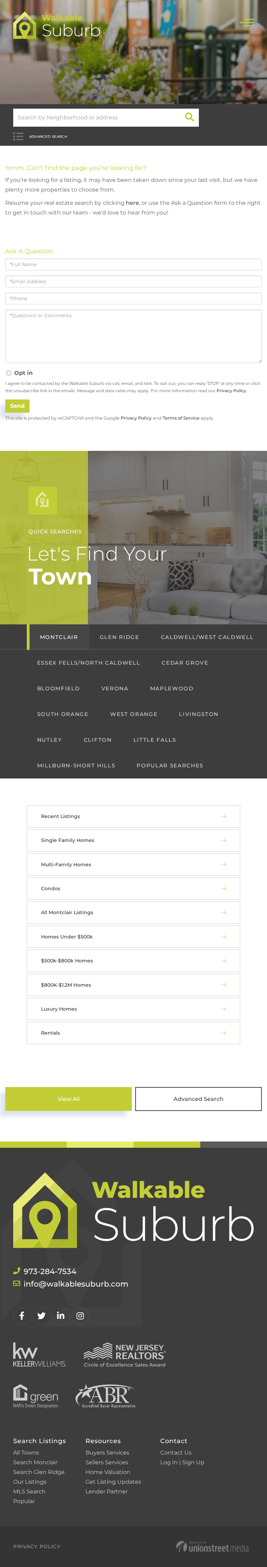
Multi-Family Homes (66, 864)
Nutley (49, 739)
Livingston (199, 714)
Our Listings (30, 1481)
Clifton (98, 739)
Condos (50, 888)
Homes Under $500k (67, 937)
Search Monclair (35, 1462)
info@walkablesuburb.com (76, 1284)
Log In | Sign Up (182, 1462)
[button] (189, 118)
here (132, 203)
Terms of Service (181, 418)
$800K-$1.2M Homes (66, 985)
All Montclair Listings (67, 912)
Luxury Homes (59, 1009)
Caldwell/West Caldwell (207, 637)
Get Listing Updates (113, 1481)
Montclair (59, 637)
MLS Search (29, 1491)
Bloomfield (58, 688)
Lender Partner (107, 1491)
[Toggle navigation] (247, 21)
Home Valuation (108, 1472)
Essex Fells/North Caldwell (88, 662)
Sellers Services (107, 1462)
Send (17, 406)
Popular (24, 1501)
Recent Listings (60, 816)
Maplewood (172, 688)
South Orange (63, 714)
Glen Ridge (119, 637)
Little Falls (155, 739)
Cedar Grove (185, 662)
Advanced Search (48, 136)
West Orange (133, 714)
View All (69, 1099)
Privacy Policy (231, 390)
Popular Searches (170, 765)
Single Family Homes (67, 840)
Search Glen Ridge (39, 1472)
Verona (115, 688)
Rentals (50, 1033)
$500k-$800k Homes (67, 961)
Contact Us (176, 1452)
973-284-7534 (50, 1271)
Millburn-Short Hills (76, 765)
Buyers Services (107, 1452)
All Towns (26, 1452)
